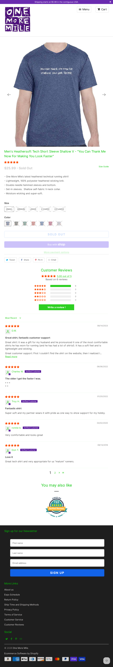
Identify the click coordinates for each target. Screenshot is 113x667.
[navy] (56, 94)
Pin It (40, 260)
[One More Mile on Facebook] (11, 638)
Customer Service (13, 619)
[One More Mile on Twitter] (6, 638)
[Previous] (9, 94)
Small (9, 209)
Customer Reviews (14, 624)
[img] (12, 326)
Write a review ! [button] (57, 307)
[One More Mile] (17, 20)
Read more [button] (11, 356)
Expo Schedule (12, 594)
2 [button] (55, 472)
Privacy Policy (11, 609)
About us (9, 589)
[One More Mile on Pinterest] (16, 638)
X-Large (45, 209)
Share (26, 260)
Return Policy (11, 599)
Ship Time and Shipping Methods (21, 604)
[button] (11, 162)
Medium (21, 209)
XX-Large (59, 209)
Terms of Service (13, 614)
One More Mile (20, 648)
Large (33, 209)
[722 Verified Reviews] (56, 518)
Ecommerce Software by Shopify (21, 653)
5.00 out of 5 (64, 276)
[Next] (104, 94)
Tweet (12, 260)
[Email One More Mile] (20, 638)
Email (53, 260)
